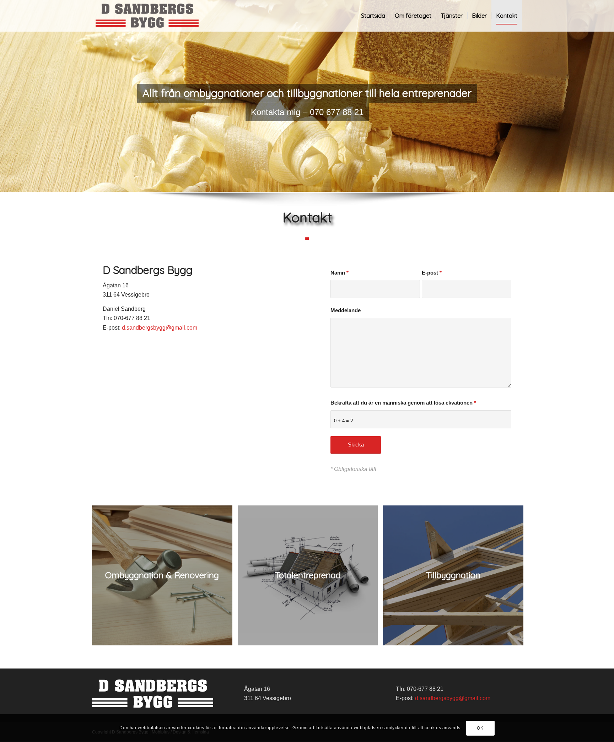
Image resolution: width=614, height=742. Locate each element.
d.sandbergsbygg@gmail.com (159, 328)
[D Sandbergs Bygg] (147, 15)
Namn (339, 273)
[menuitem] (373, 15)
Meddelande (345, 310)
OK (480, 728)
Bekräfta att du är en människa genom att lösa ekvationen (403, 403)
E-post (432, 273)
